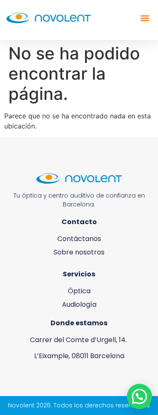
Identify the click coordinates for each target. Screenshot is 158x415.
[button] (145, 18)
